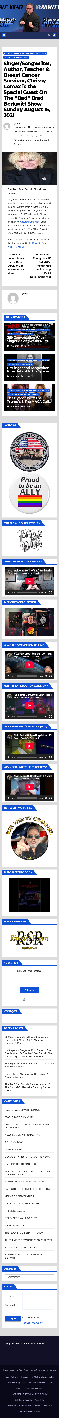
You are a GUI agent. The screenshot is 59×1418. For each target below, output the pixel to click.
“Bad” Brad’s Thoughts (23, 1400)
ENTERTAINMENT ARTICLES (20, 1164)
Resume (24, 1377)
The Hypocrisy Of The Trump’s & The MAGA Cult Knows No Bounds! (28, 401)
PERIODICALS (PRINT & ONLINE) (22, 1203)
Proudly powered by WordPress (16, 1370)
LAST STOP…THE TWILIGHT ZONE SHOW (27, 1189)
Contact (37, 1412)
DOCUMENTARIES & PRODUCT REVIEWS (27, 1157)
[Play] (8, 592)
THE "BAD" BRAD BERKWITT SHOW (16, 57)
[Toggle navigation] (27, 35)
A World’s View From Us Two (40, 1383)
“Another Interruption (29, 222)
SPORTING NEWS (14, 1225)
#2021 (34, 127)
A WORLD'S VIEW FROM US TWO (22, 1135)
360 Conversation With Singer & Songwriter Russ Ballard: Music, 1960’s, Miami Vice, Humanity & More (26, 1040)
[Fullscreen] (50, 592)
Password (10, 1305)
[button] (49, 35)
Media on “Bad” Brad (43, 1406)
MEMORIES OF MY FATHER (19, 1196)
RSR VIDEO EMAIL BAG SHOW (21, 1218)
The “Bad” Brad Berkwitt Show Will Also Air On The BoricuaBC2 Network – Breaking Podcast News (28, 1087)
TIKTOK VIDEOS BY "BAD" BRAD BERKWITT (28, 1240)
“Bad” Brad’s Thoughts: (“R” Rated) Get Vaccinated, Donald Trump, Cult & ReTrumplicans (40, 265)
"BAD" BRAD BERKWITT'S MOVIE (22, 1110)
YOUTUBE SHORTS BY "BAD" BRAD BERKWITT (24, 394)
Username (10, 1296)
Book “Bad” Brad (25, 1412)
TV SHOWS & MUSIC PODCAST (22, 1247)
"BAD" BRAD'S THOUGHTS (19, 1117)
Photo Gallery (39, 1400)
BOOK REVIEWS (13, 1149)
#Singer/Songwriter (22, 140)
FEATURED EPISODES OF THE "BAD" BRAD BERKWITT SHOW (25, 53)
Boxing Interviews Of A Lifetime (20, 1406)
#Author (41, 127)
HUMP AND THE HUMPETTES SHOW (24, 1182)
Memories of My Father (16, 1383)
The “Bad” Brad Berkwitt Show (42, 1377)
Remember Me (33, 1317)
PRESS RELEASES (15, 1211)
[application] (29, 581)
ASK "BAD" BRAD (14, 1142)
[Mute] (46, 592)
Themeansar (50, 1370)
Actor (19, 124)
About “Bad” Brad (11, 1377)
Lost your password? (32, 1323)
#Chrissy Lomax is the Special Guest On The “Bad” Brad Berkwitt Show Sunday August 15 (34, 131)
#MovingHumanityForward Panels (29, 1388)
